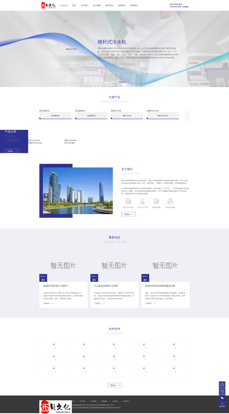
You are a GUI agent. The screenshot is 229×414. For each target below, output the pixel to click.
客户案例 (97, 5)
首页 (74, 5)
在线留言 (122, 5)
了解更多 (10, 151)
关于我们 (84, 5)
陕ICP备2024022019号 (112, 407)
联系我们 (134, 5)
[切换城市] (64, 5)
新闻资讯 (109, 5)
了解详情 (60, 68)
